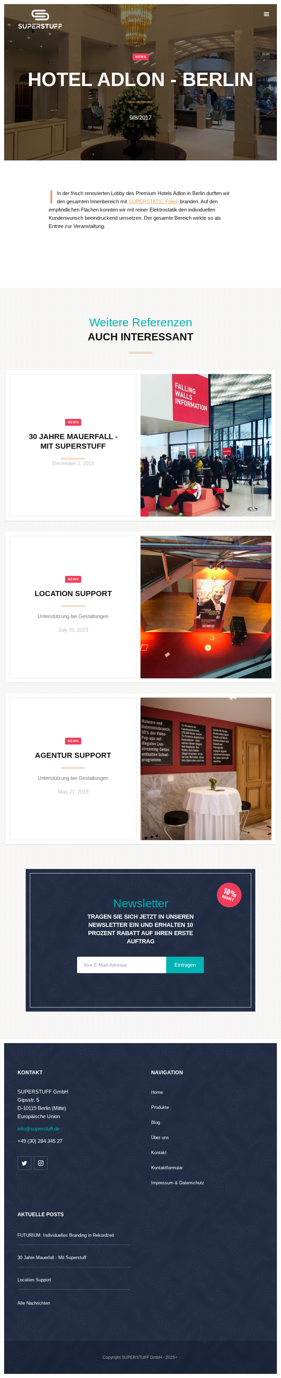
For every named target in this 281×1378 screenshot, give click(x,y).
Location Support (34, 1279)
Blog (155, 1122)
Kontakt (159, 1152)
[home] (12, 14)
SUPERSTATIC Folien (154, 201)
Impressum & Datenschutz (177, 1182)
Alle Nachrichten (33, 1303)
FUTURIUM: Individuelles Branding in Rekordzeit (65, 1235)
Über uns (160, 1137)
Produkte (160, 1107)
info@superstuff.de (38, 1129)
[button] (266, 14)
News (73, 422)
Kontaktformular (167, 1167)
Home (157, 1092)
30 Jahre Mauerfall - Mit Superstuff (51, 1257)
